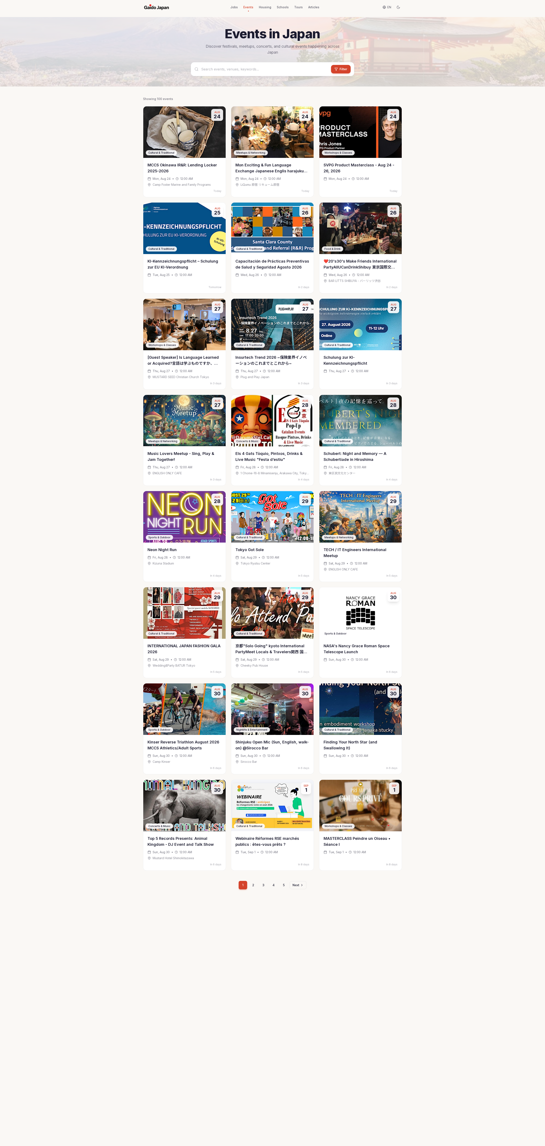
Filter (343, 69)
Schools (283, 7)
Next (296, 885)
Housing (265, 7)
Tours (298, 7)
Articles (313, 7)
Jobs (234, 7)
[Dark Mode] (398, 7)
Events (248, 7)
